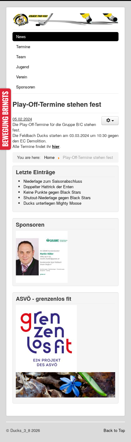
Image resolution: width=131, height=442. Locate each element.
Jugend (22, 67)
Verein (21, 77)
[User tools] (110, 120)
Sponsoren (25, 87)
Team (21, 56)
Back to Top (114, 430)
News (21, 36)
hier (55, 146)
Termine (23, 46)
